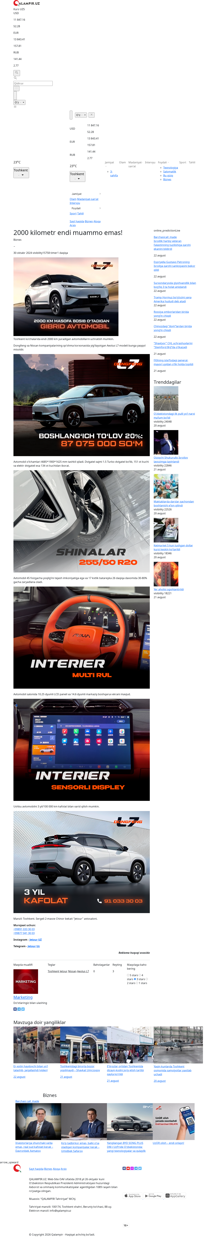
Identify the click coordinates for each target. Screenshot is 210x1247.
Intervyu (75, 203)
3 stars (141, 979)
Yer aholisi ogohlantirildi (169, 589)
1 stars (143, 983)
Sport (73, 213)
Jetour (63, 971)
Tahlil (80, 213)
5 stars (134, 975)
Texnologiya (170, 167)
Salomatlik (169, 171)
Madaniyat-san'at (87, 199)
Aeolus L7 (83, 971)
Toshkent (53, 971)
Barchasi (165, 237)
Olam (73, 199)
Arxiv (73, 225)
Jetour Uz (34, 946)
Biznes (89, 221)
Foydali (76, 208)
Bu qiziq (168, 175)
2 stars (131, 983)
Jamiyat (77, 193)
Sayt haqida (77, 221)
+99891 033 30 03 (24, 929)
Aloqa (97, 221)
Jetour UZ (36, 939)
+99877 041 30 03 (24, 933)
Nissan (72, 971)
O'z (17, 102)
